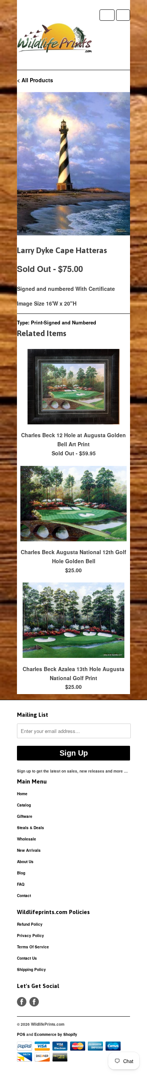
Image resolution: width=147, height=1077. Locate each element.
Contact (24, 895)
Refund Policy (30, 924)
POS (21, 1034)
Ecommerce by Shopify (55, 1034)
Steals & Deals (30, 827)
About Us (25, 861)
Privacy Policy (30, 935)
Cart (123, 15)
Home (22, 793)
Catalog (24, 805)
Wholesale (26, 839)
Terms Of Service (33, 946)
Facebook (21, 1001)
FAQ (20, 884)
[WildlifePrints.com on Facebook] (34, 1001)
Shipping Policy (31, 969)
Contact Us (27, 958)
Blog (21, 873)
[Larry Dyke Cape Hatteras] (73, 163)
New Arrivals (29, 850)
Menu (107, 15)
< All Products (35, 80)
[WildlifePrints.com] (54, 39)
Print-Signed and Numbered (63, 322)
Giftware (24, 816)
